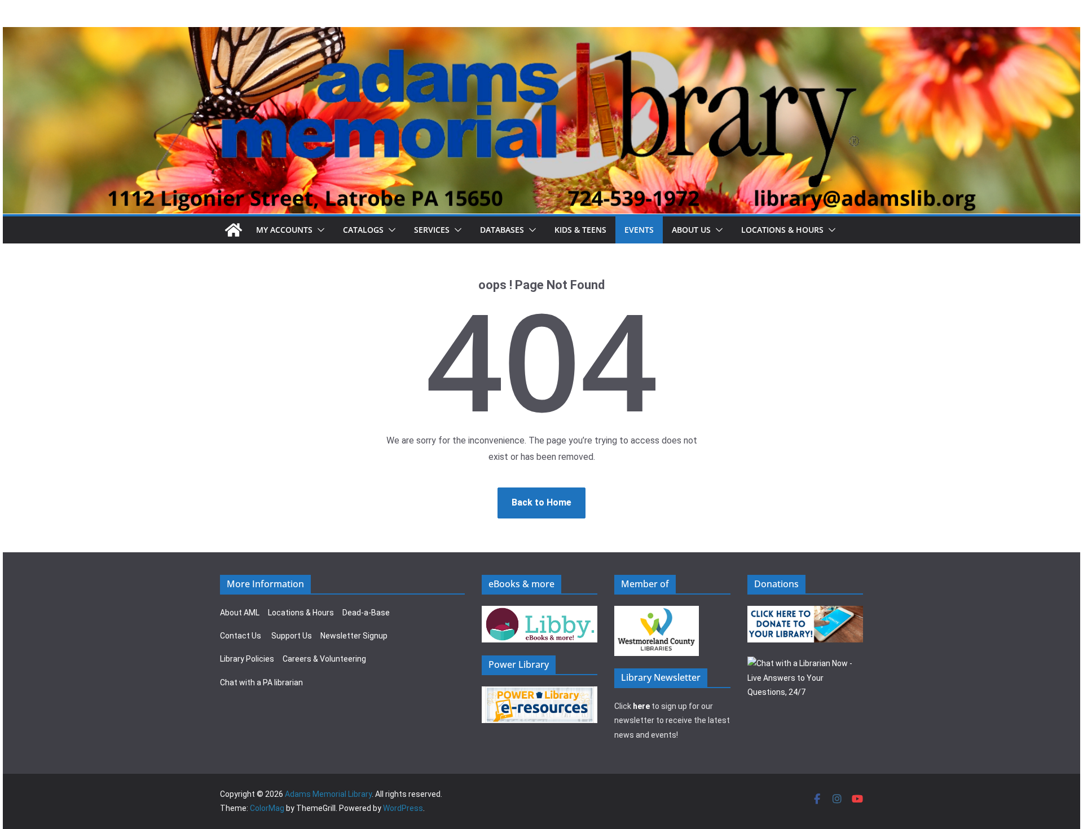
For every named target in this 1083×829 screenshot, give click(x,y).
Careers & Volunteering (324, 658)
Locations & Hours (301, 612)
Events (639, 229)
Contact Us (240, 635)
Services (432, 229)
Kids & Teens (580, 229)
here (641, 706)
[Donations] (805, 612)
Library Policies (247, 658)
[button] (318, 230)
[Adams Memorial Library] (541, 34)
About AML (239, 612)
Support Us (291, 635)
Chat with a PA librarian (261, 682)
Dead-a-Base (366, 612)
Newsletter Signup (354, 635)
